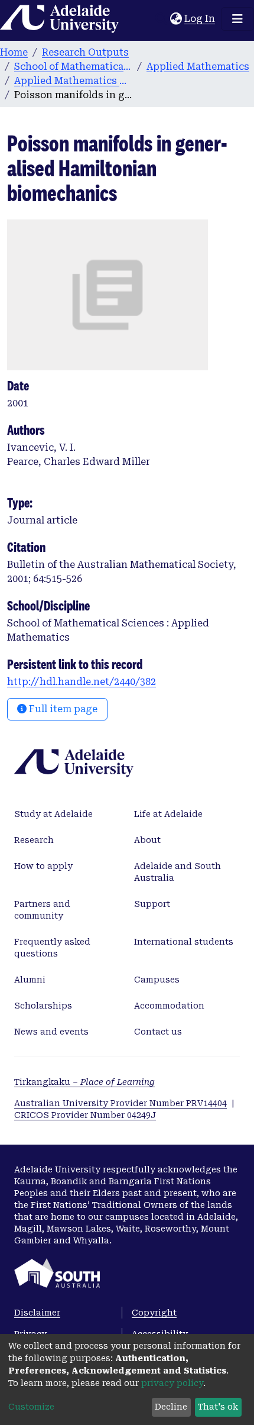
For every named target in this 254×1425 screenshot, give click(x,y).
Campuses (157, 979)
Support (152, 904)
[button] (175, 19)
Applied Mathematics (197, 66)
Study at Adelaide (53, 814)
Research (34, 840)
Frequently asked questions (52, 947)
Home (14, 52)
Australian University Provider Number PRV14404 (120, 1103)
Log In (200, 18)
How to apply (43, 866)
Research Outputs (85, 52)
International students (183, 941)
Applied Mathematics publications (73, 80)
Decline (171, 1406)
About (147, 840)
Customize (31, 1406)
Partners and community (42, 909)
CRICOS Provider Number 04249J (85, 1115)
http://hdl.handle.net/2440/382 (81, 681)
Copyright (154, 1312)
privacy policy (172, 1383)
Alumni (29, 979)
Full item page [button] (62, 709)
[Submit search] (161, 19)
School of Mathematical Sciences (73, 66)
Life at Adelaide (168, 814)
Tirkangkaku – (84, 1082)
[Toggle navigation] (237, 19)
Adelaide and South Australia (177, 872)
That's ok (218, 1406)
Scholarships (43, 1005)
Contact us (158, 1031)
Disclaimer (37, 1312)
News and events (51, 1031)
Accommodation (169, 1005)
